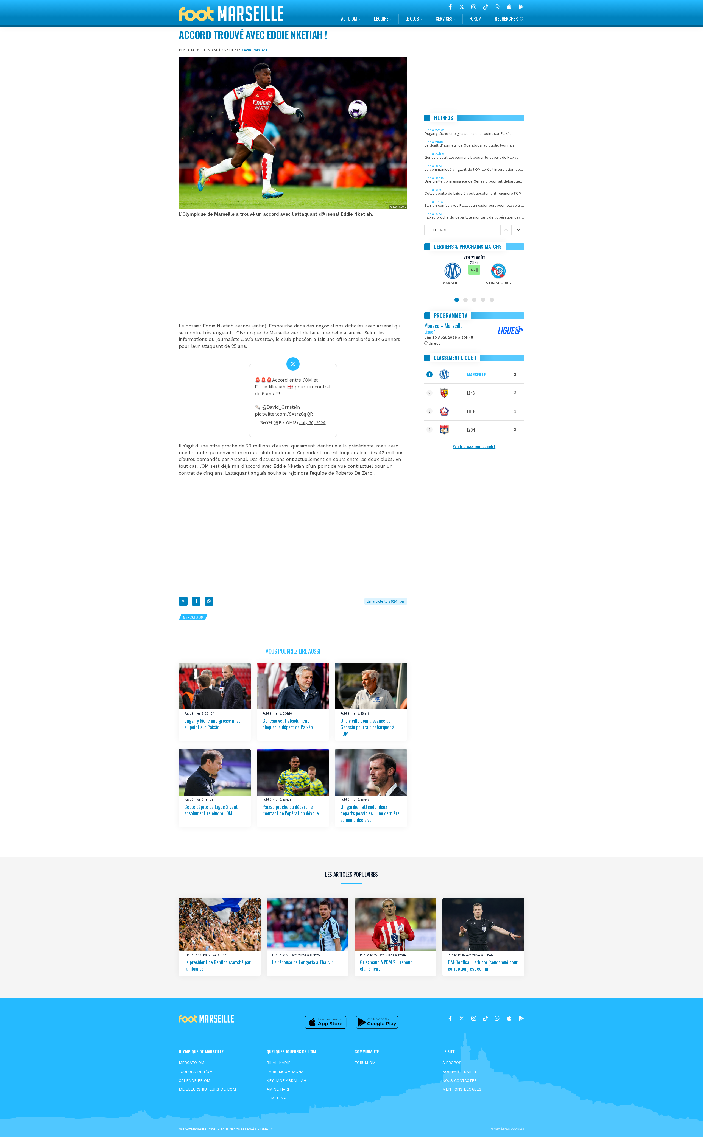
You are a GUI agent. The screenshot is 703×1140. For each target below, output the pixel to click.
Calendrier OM (194, 1080)
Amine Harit (279, 1089)
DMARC (266, 1129)
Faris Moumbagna (285, 1071)
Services (444, 18)
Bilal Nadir (279, 1062)
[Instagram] (473, 7)
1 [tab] (456, 300)
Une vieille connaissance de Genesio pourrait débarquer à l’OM (367, 727)
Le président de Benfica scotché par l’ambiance (217, 965)
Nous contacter (459, 1080)
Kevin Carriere (254, 50)
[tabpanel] (474, 273)
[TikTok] (485, 7)
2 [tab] (465, 300)
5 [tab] (492, 300)
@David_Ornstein (281, 407)
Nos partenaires (460, 1071)
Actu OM (349, 18)
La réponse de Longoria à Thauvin (303, 961)
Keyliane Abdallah (286, 1080)
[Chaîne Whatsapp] (497, 7)
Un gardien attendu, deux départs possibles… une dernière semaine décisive (370, 813)
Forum (475, 18)
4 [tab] (483, 300)
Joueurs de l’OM (196, 1071)
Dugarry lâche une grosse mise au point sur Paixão (212, 723)
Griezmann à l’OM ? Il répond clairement (386, 965)
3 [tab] (474, 300)
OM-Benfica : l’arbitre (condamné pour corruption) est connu (483, 965)
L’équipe (381, 18)
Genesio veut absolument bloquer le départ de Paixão (288, 723)
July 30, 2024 (312, 422)
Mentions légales (461, 1089)
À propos (451, 1062)
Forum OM (365, 1062)
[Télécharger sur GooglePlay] (521, 7)
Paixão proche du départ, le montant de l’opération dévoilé (291, 810)
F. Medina (276, 1098)
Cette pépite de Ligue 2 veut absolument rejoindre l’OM (211, 810)
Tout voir (438, 230)
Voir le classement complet (474, 446)
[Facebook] (450, 7)
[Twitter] (461, 7)
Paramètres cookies (506, 1129)
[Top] (688, 1128)
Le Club (412, 18)
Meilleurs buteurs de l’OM (207, 1089)
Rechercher (506, 18)
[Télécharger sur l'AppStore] (509, 7)
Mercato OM (193, 617)
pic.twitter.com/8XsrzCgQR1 (285, 414)
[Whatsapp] (209, 601)
